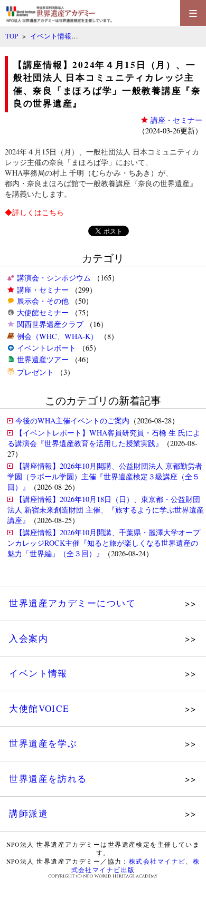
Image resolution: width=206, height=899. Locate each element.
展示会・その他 (43, 301)
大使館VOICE (39, 708)
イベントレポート (46, 348)
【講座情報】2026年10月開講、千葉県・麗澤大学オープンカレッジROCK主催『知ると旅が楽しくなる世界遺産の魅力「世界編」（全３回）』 (103, 542)
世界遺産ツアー (43, 359)
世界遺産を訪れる (48, 778)
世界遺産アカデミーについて (72, 603)
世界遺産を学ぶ (43, 743)
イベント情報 (50, 36)
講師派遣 (28, 813)
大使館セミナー (43, 312)
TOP (11, 36)
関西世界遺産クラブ (50, 324)
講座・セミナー (43, 290)
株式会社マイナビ (157, 861)
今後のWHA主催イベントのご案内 (72, 420)
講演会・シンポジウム (54, 278)
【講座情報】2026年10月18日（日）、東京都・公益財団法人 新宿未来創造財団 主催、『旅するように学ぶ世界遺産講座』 (105, 509)
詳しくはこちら (38, 212)
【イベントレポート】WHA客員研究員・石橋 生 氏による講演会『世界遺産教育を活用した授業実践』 (103, 438)
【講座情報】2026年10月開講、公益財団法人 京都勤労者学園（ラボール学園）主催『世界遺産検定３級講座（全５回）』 (104, 476)
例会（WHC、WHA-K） (57, 336)
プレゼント (35, 372)
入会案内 (28, 638)
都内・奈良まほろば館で (45, 183)
